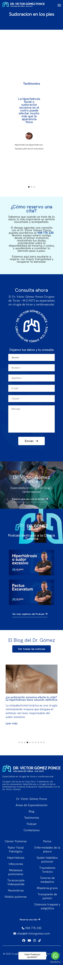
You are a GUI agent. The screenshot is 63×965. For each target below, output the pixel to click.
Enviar (30, 441)
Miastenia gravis (47, 888)
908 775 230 (45, 233)
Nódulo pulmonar (16, 896)
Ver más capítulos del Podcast (28, 614)
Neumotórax (16, 890)
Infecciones (16, 864)
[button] (29, 187)
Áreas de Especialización (31, 805)
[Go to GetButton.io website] (55, 962)
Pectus (47, 841)
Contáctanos (32, 830)
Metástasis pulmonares (15, 872)
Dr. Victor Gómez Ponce (31, 799)
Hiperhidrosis (15, 857)
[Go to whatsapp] (55, 956)
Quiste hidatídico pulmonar (47, 859)
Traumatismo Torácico (47, 869)
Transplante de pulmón (47, 896)
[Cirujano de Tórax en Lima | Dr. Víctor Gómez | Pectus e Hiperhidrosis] (23, 5)
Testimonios (31, 817)
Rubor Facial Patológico (16, 849)
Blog (31, 811)
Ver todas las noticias (31, 649)
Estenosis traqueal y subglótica (47, 906)
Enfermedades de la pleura (47, 849)
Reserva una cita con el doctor (28, 499)
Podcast (32, 824)
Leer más (11, 723)
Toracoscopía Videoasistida (15, 882)
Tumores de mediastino (47, 880)
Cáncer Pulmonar (16, 841)
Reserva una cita (29, 919)
